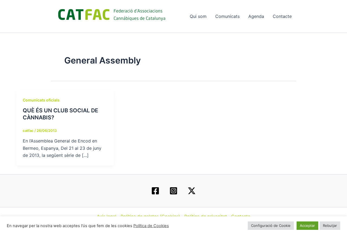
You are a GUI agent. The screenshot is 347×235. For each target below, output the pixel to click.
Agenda (256, 16)
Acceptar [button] (307, 225)
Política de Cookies (151, 225)
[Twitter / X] (192, 191)
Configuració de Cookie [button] (271, 225)
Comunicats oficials (41, 100)
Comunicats (227, 16)
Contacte (282, 16)
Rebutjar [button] (330, 225)
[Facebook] (155, 191)
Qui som (198, 16)
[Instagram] (173, 191)
